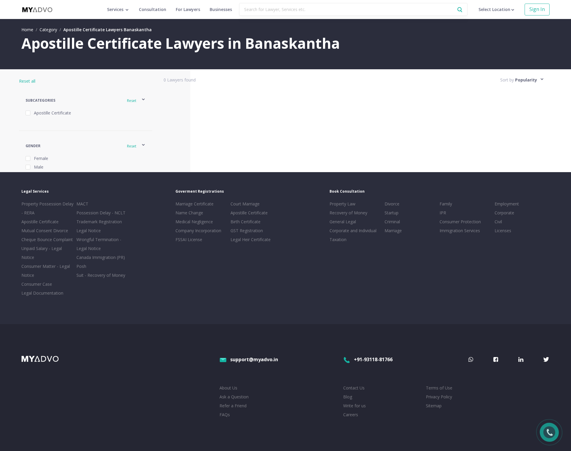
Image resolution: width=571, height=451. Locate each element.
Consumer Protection (460, 221)
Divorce (392, 204)
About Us (228, 388)
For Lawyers (188, 9)
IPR (443, 213)
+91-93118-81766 (373, 359)
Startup (392, 213)
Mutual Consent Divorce (44, 230)
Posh (81, 266)
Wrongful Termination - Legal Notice (98, 244)
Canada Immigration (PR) (100, 257)
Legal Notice (88, 230)
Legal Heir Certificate (250, 239)
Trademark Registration (99, 221)
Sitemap (434, 405)
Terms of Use (439, 388)
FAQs (224, 414)
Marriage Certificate (194, 204)
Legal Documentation (42, 293)
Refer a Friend (233, 405)
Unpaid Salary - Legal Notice (41, 253)
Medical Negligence (194, 221)
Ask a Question (234, 397)
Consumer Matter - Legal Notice (45, 270)
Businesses (221, 9)
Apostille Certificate (40, 221)
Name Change (189, 213)
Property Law (342, 204)
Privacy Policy (439, 397)
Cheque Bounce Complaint (47, 239)
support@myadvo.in (254, 359)
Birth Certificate (245, 221)
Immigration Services (460, 230)
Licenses (503, 230)
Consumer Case (36, 284)
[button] (85, 100)
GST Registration (246, 230)
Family (446, 204)
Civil (498, 221)
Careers (350, 414)
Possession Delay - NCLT (101, 213)
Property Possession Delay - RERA (47, 208)
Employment (507, 204)
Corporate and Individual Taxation (353, 235)
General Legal (343, 221)
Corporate (504, 213)
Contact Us (354, 388)
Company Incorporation (198, 230)
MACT (82, 204)
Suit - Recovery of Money (100, 275)
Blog (347, 397)
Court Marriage (245, 204)
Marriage (393, 230)
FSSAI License (188, 239)
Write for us (354, 405)
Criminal (392, 221)
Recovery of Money (348, 213)
